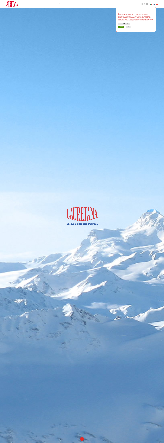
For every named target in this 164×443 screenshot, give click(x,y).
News (104, 4)
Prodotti (85, 4)
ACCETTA (121, 27)
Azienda (76, 4)
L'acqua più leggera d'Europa (62, 4)
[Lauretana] (12, 4)
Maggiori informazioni (124, 23)
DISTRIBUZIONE (95, 4)
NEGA (128, 27)
